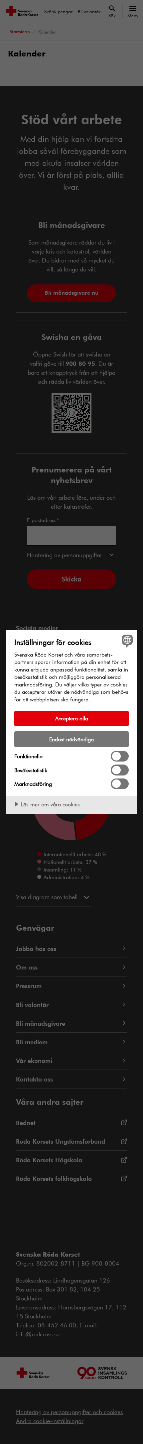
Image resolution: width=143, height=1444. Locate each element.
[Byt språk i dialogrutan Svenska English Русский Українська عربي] (126, 640)
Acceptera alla (71, 718)
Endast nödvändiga (71, 739)
